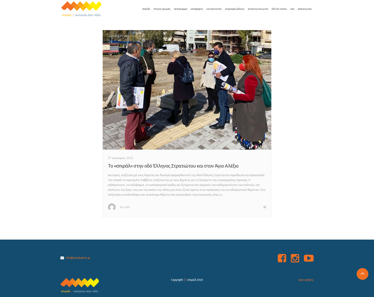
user (127, 207)
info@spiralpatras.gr (78, 257)
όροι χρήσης (306, 279)
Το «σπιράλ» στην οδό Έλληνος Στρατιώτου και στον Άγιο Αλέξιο (173, 166)
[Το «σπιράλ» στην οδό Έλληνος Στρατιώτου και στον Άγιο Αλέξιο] (187, 90)
